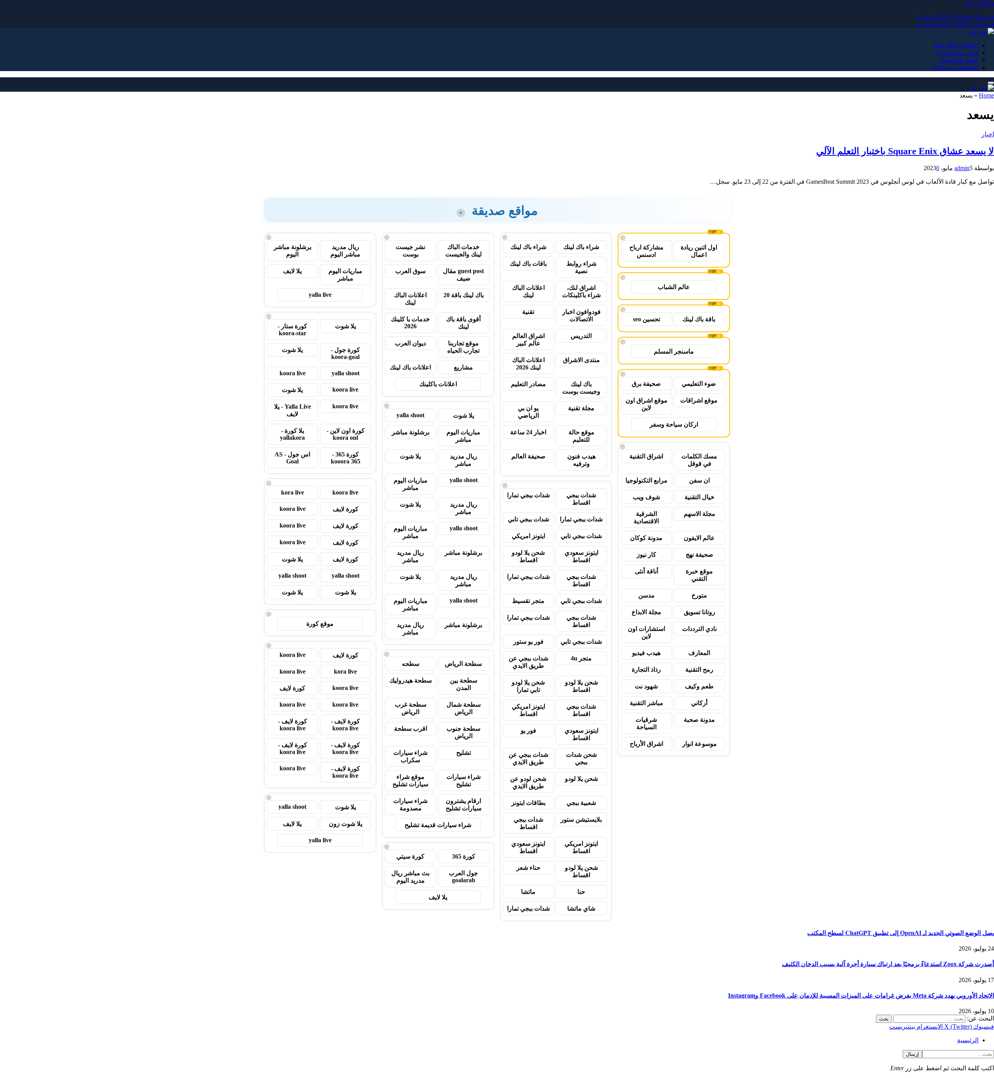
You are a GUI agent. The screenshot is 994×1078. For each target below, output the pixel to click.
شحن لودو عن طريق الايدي (528, 782)
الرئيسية (967, 1040)
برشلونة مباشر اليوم (292, 251)
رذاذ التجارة (646, 669)
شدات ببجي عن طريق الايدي (528, 662)
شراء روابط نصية (581, 267)
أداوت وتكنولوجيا (957, 52)
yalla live (320, 294)
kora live (292, 492)
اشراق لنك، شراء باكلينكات (581, 291)
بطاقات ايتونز (528, 802)
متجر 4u (581, 658)
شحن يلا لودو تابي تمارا (528, 686)
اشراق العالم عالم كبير (528, 340)
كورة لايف (345, 509)
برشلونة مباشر (410, 432)
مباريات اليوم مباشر (463, 436)
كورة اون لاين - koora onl (346, 434)
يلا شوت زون (345, 823)
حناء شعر (528, 867)
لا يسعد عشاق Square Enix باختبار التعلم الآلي (905, 151)
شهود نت (646, 686)
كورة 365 (463, 856)
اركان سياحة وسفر (674, 424)
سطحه (410, 663)
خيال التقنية (699, 497)
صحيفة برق (646, 383)
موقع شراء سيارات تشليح (410, 780)
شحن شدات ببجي (581, 758)
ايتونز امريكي (528, 536)
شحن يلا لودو (581, 778)
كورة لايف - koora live (345, 724)
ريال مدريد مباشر (463, 460)
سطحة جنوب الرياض (463, 732)
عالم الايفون (699, 538)
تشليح (463, 752)
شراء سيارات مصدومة (410, 805)
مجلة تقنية (581, 408)
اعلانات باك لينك (410, 367)
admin (962, 168)
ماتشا (528, 891)
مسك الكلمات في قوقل (699, 460)
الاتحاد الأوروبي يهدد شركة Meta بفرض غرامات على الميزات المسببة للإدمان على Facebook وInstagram (861, 995)
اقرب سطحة (410, 728)
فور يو (528, 730)
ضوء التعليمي (699, 383)
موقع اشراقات (699, 400)
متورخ (699, 595)
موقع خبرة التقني (699, 575)
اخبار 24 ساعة (528, 432)
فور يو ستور (528, 641)
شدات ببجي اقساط (581, 499)
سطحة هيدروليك (410, 680)
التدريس (581, 336)
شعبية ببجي (581, 802)
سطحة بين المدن (463, 684)
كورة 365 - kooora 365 (345, 458)
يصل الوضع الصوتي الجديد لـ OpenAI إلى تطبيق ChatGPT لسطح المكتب (900, 933)
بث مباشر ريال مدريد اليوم (410, 877)
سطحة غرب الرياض (410, 708)
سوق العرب (410, 271)
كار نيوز (646, 554)
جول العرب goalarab (463, 876)
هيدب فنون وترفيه (581, 460)
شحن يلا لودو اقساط (528, 556)
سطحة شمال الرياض (464, 708)
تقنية (528, 311)
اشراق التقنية (646, 456)
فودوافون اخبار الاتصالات (581, 315)
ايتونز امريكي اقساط (528, 710)
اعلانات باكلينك (438, 384)
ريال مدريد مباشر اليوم (345, 251)
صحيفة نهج (699, 554)
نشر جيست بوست (410, 251)
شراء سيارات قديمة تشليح (438, 825)
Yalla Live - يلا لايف (292, 410)
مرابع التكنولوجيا (646, 480)
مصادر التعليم (528, 384)
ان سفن (699, 480)
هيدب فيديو (646, 653)
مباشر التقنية (646, 703)
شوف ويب (646, 497)
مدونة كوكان (646, 538)
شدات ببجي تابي (528, 519)
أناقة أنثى (646, 571)
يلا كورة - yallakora (292, 434)
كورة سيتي (410, 856)
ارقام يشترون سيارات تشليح (463, 805)
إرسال (912, 1054)
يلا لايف (438, 897)
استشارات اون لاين (646, 632)
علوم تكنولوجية (959, 60)
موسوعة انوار (699, 743)
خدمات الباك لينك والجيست (463, 251)
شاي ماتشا (581, 908)
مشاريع (463, 367)
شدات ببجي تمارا (528, 495)
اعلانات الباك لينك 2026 (528, 364)
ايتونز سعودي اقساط (581, 556)
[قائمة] (991, 83)
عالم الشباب (674, 287)
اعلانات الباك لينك (955, 45)
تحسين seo (646, 319)
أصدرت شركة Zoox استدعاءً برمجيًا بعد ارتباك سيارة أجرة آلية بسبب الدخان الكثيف (888, 964)
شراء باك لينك (581, 247)
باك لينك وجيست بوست (581, 388)
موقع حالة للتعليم (581, 436)
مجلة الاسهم (699, 513)
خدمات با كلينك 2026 (410, 322)
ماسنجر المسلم (674, 351)
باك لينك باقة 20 (463, 295)
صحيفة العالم (528, 456)
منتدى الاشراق (581, 360)
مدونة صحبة (699, 719)
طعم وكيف (699, 686)
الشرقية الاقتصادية (646, 517)
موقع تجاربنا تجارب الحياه (463, 347)
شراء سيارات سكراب (410, 756)
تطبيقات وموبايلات (954, 67)
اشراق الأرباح (646, 743)
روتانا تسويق (699, 612)
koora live (293, 373)
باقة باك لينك (699, 319)
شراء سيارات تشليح (464, 780)
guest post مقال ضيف (463, 275)
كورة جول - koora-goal (345, 353)
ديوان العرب (410, 343)
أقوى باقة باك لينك (463, 323)
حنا (581, 891)
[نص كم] (982, 31)
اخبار (988, 134)
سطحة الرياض (463, 663)
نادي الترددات (699, 628)
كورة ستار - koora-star (292, 329)
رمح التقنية (699, 669)
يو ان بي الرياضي (528, 412)
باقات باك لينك (528, 263)
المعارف (699, 653)
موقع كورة (320, 623)
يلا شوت (463, 415)
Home (986, 95)
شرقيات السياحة (646, 723)
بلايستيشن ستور (581, 819)
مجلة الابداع (646, 612)
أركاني (699, 703)
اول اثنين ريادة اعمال (699, 251)
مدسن (646, 595)
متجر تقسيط (528, 600)
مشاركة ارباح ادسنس (646, 251)
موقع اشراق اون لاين (646, 404)
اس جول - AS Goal (292, 458)
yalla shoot (410, 415)
